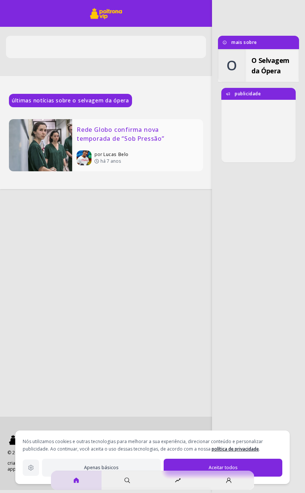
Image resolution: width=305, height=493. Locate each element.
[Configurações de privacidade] (31, 467)
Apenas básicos (101, 467)
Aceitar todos (223, 467)
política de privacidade (235, 449)
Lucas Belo (116, 154)
